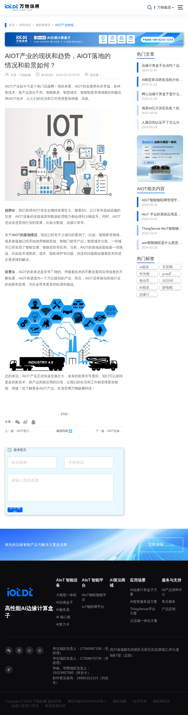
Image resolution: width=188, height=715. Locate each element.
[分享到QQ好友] (33, 422)
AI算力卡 (63, 624)
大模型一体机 (66, 595)
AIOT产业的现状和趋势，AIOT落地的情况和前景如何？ (66, 25)
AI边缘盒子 (64, 602)
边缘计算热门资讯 (25, 706)
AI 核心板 (63, 617)
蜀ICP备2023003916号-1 (87, 701)
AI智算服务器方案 (143, 601)
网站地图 (120, 701)
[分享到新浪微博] (25, 422)
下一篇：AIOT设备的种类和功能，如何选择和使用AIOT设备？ (109, 431)
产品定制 (169, 609)
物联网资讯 (43, 25)
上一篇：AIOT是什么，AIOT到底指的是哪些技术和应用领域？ (19, 431)
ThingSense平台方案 (142, 611)
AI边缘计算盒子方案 (143, 592)
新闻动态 (25, 25)
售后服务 (169, 601)
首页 (12, 25)
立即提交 (15, 509)
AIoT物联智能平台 (94, 597)
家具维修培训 (55, 706)
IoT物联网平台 (93, 607)
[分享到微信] (17, 422)
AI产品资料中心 (172, 592)
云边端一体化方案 (143, 621)
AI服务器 (63, 610)
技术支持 (140, 701)
